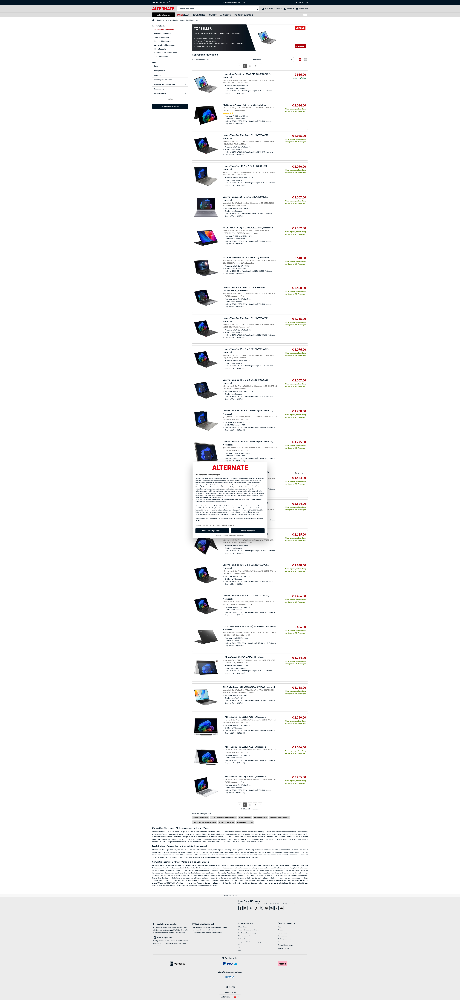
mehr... (170, 99)
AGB (279, 927)
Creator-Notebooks (162, 37)
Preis (156, 66)
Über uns (281, 942)
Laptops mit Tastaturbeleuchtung (204, 822)
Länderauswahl (230, 992)
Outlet (213, 15)
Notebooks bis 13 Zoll (245, 822)
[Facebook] (240, 908)
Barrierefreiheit (283, 948)
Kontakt (305, 2)
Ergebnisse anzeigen (170, 106)
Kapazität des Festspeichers (164, 84)
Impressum (230, 986)
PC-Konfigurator (243, 15)
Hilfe (298, 2)
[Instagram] (246, 908)
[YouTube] (276, 908)
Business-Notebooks (162, 33)
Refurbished (199, 15)
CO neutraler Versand (161, 2)
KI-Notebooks (160, 49)
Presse (280, 930)
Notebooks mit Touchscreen (165, 52)
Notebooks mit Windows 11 (279, 818)
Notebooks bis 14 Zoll (226, 822)
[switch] (305, 15)
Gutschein (242, 945)
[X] (261, 908)
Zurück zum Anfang (230, 895)
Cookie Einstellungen (285, 945)
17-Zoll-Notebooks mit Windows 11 (223, 818)
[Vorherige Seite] (240, 66)
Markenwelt (282, 933)
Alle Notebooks (172, 20)
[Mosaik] (305, 59)
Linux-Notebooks (245, 818)
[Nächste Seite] (260, 66)
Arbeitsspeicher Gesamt (163, 80)
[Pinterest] (266, 908)
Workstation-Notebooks (164, 45)
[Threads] (251, 908)
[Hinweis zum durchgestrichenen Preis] (295, 473)
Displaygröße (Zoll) (161, 93)
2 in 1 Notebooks (161, 56)
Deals (183, 15)
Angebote (225, 15)
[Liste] (299, 59)
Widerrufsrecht (244, 936)
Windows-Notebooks (200, 818)
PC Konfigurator (244, 939)
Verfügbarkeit (159, 71)
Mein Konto (242, 927)
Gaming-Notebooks (162, 41)
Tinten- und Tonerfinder (247, 948)
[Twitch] (282, 908)
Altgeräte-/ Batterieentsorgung (249, 942)
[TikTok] (256, 908)
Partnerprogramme (285, 939)
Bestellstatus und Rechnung (248, 930)
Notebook (160, 20)
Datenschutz (282, 936)
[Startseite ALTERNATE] (163, 8)
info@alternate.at (199, 932)
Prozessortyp (159, 89)
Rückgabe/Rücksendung (247, 933)
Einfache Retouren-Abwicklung (233, 2)
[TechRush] (271, 908)
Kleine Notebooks (260, 818)
